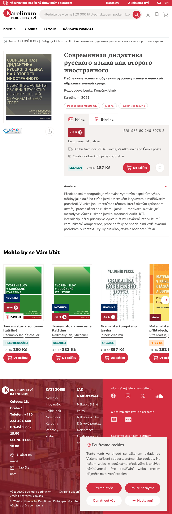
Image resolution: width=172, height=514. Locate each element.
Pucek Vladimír (112, 335)
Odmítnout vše (104, 500)
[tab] (76, 119)
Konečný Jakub (105, 90)
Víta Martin (157, 335)
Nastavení (145, 500)
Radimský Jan (13, 335)
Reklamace (85, 430)
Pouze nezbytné (143, 488)
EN (166, 3)
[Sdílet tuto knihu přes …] (49, 131)
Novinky (52, 398)
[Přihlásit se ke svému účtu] (148, 14)
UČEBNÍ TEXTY (28, 41)
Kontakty (112, 3)
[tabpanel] (116, 150)
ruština (109, 105)
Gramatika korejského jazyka (119, 328)
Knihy (12, 41)
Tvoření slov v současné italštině (23, 328)
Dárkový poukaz (89, 423)
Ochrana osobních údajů (74, 492)
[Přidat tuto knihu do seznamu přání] (159, 167)
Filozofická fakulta (133, 105)
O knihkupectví (138, 3)
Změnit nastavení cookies (26, 496)
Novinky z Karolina (53, 420)
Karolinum (71, 97)
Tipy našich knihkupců (54, 407)
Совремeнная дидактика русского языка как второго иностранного (120, 41)
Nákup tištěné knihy (87, 407)
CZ (159, 3)
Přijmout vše (104, 488)
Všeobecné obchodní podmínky (30, 492)
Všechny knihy (52, 433)
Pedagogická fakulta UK (56, 41)
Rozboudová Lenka (78, 90)
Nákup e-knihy (88, 417)
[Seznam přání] (157, 14)
